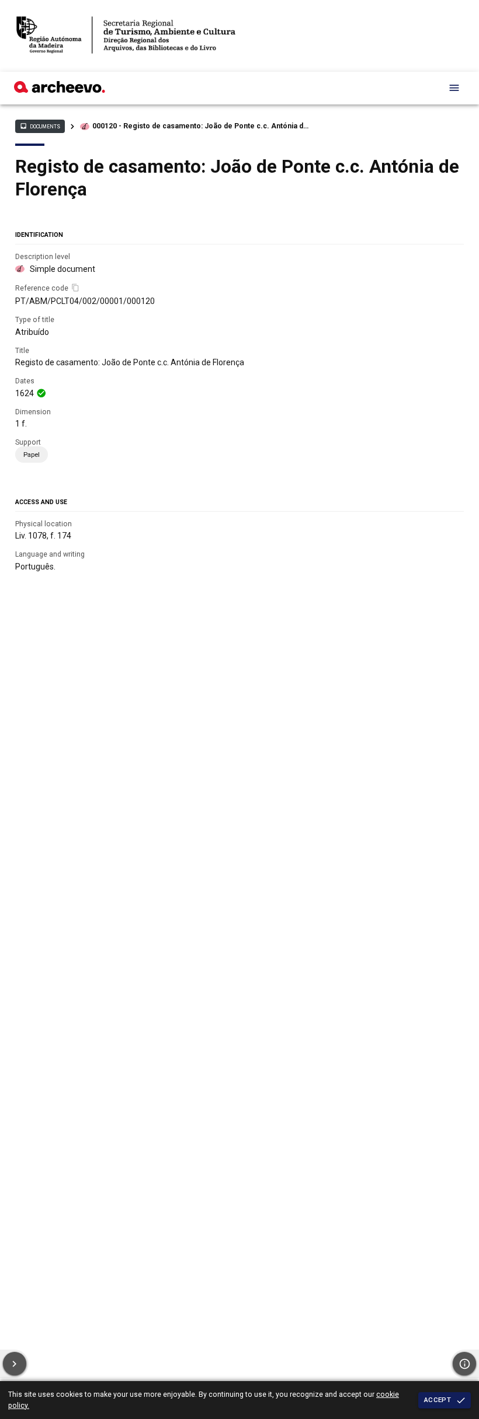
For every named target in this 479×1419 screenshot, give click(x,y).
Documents (40, 126)
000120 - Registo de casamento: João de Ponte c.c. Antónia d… (200, 126)
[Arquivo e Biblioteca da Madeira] (59, 90)
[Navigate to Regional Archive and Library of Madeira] (125, 35)
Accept (437, 1400)
